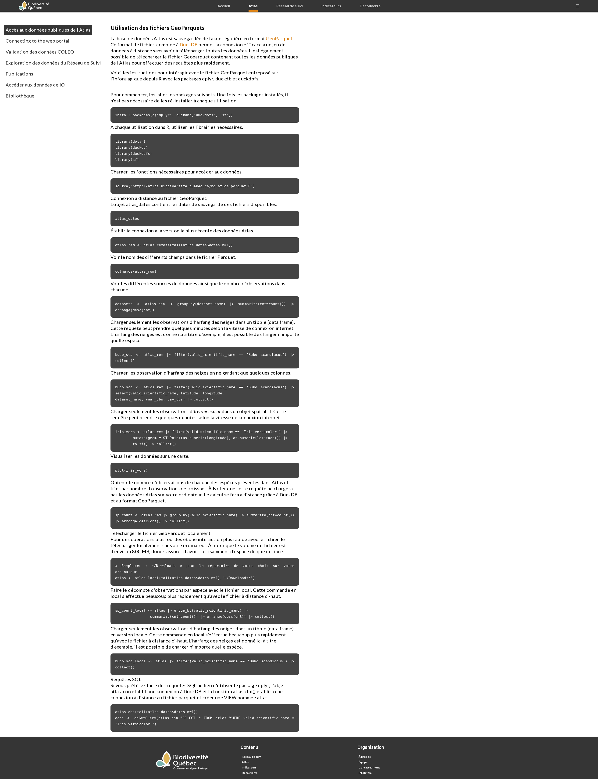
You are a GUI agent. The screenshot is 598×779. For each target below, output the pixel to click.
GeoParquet (279, 38)
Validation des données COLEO (40, 51)
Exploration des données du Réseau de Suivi (53, 62)
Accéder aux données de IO (35, 84)
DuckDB (189, 44)
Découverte (249, 773)
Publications (19, 73)
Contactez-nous (369, 767)
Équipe (363, 762)
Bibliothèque (20, 95)
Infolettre (365, 773)
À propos (365, 756)
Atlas (245, 762)
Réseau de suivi (251, 756)
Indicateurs (249, 767)
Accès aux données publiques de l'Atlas (48, 29)
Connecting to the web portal (38, 40)
